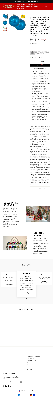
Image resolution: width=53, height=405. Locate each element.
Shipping (32, 40)
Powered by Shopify (26, 399)
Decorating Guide (21, 6)
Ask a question (40, 188)
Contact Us (29, 369)
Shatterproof (31, 4)
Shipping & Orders (31, 358)
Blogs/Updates (20, 8)
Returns (29, 362)
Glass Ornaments (21, 4)
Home (31, 15)
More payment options (40, 68)
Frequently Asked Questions (33, 356)
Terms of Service (31, 367)
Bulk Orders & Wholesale (32, 360)
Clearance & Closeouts (31, 6)
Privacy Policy (30, 365)
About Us (29, 354)
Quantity (33, 43)
